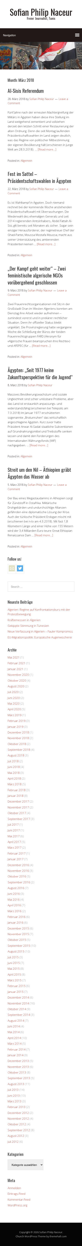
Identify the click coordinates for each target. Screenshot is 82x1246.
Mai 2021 (14, 657)
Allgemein (26, 160)
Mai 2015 (14, 968)
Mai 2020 (14, 703)
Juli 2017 (13, 824)
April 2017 (14, 842)
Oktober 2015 (17, 940)
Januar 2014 (15, 1055)
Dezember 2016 (18, 865)
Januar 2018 (15, 796)
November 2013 (18, 1067)
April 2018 (14, 778)
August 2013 (16, 1084)
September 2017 (19, 819)
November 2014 (18, 1003)
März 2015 (15, 980)
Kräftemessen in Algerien (24, 620)
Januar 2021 (15, 669)
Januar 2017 (15, 859)
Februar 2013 (17, 1107)
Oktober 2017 (17, 813)
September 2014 (19, 1015)
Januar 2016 (15, 922)
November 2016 (18, 871)
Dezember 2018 (18, 732)
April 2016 (14, 905)
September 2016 (19, 882)
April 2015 (14, 974)
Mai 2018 (14, 773)
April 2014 (14, 1038)
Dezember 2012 (18, 1113)
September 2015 (19, 945)
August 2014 (16, 1020)
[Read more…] (47, 149)
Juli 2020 (13, 692)
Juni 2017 (14, 830)
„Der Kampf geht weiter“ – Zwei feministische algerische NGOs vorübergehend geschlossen (37, 275)
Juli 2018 (13, 761)
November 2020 (18, 675)
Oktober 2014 (17, 1009)
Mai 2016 (14, 899)
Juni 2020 (14, 698)
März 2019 (15, 715)
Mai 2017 (14, 836)
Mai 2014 (14, 1032)
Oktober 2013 (17, 1072)
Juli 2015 (13, 957)
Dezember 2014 (18, 997)
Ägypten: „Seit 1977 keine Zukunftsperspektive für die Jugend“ (40, 373)
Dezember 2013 (18, 1061)
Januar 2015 (15, 992)
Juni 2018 (14, 767)
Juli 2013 (13, 1090)
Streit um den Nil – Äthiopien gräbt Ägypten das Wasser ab (39, 473)
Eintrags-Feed (16, 1194)
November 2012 (18, 1118)
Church (20, 1236)
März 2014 (15, 1043)
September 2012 (19, 1130)
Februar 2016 (17, 917)
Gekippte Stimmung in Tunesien (28, 626)
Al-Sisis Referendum (26, 90)
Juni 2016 (14, 894)
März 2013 (15, 1101)
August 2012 (16, 1136)
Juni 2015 (14, 963)
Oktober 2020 (17, 680)
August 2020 (16, 686)
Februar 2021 (17, 663)
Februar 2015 (17, 986)
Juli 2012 (13, 1142)
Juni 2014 (14, 1026)
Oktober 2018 (17, 744)
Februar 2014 (17, 1049)
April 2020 (14, 709)
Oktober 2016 (17, 876)
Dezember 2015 (18, 928)
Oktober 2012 (17, 1124)
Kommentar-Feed (19, 1199)
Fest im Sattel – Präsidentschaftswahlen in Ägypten (39, 177)
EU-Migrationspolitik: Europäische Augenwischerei (40, 637)
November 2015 (18, 934)
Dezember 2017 (18, 801)
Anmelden (14, 1188)
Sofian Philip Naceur (41, 12)
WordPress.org (17, 1205)
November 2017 (18, 807)
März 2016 (15, 911)
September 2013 (19, 1078)
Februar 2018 (17, 790)
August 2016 (16, 888)
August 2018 (16, 755)
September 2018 (19, 749)
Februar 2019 (17, 721)
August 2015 (16, 951)
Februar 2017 (17, 853)
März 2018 (15, 784)
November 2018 (18, 738)
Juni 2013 (14, 1095)
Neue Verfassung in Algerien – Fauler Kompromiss (40, 631)
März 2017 (15, 847)
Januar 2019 (15, 727)
